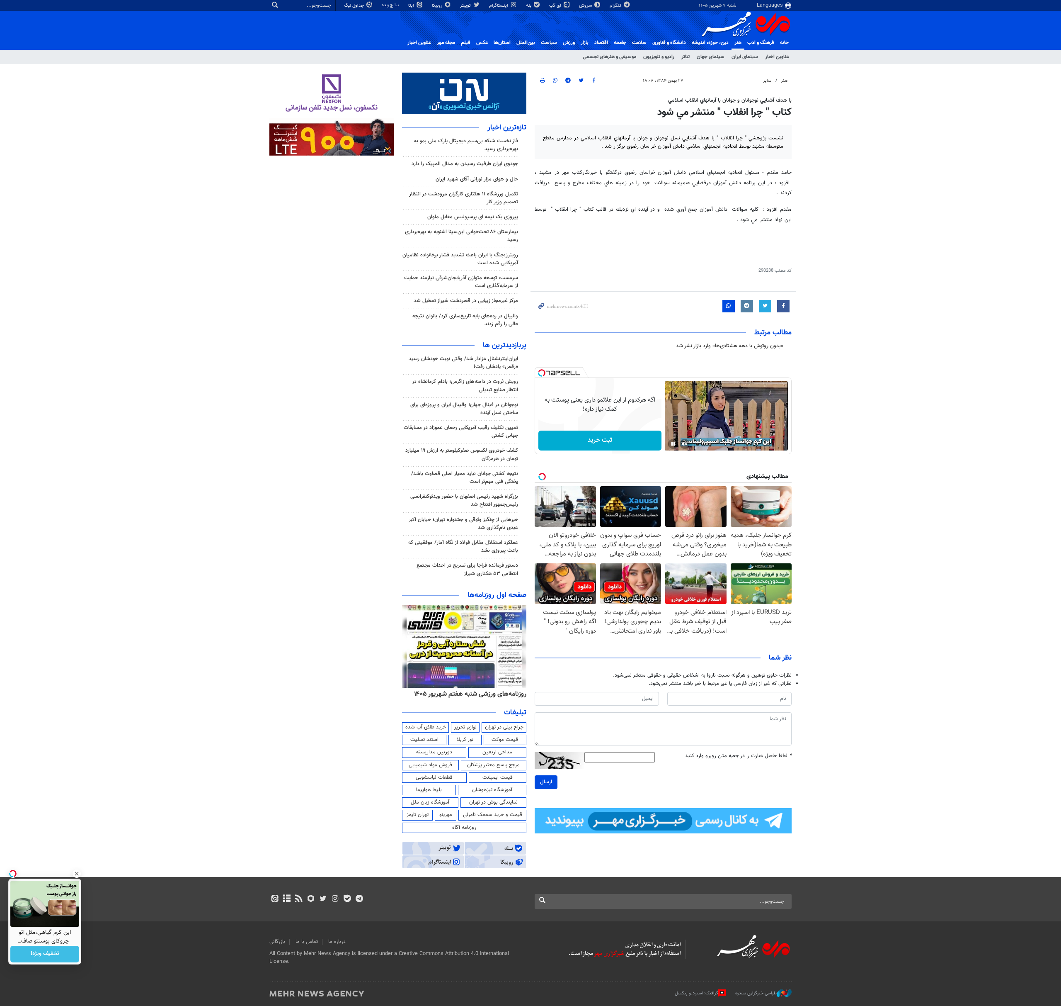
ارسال (546, 782)
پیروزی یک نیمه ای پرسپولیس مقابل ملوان (472, 217)
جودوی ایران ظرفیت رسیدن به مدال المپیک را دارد (465, 164)
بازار (585, 43)
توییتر (466, 5)
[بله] (347, 899)
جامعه (620, 43)
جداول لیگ (354, 5)
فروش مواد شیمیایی (430, 765)
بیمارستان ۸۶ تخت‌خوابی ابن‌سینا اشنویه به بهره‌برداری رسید (461, 236)
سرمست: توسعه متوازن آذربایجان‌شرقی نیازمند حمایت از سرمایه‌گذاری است (461, 282)
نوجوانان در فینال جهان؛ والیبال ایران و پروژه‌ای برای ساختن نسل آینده (464, 409)
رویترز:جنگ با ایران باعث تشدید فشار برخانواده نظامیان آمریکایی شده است (460, 259)
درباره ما (337, 942)
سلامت (639, 43)
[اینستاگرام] (335, 899)
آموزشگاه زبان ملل (430, 802)
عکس (482, 43)
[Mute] (685, 444)
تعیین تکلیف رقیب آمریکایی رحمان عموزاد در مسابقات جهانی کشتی (461, 432)
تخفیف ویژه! (45, 954)
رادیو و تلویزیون (658, 57)
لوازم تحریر (465, 727)
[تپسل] (542, 373)
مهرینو (445, 815)
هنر (737, 43)
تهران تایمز (418, 815)
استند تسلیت (424, 740)
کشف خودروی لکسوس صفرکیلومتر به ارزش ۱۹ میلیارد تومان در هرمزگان (461, 454)
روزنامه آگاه (464, 827)
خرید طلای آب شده (425, 727)
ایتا (411, 5)
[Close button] (77, 874)
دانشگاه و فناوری (669, 43)
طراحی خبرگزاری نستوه (756, 993)
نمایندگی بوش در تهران (493, 802)
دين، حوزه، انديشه (710, 43)
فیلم (465, 43)
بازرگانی (277, 942)
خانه (784, 43)
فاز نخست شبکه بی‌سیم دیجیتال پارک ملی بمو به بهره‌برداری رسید (466, 145)
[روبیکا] (311, 899)
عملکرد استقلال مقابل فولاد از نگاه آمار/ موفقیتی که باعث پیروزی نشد (463, 546)
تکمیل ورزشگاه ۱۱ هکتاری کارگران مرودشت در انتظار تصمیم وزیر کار (463, 198)
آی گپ (555, 5)
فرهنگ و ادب (760, 43)
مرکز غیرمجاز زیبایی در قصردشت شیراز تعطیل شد (466, 301)
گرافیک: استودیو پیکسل (696, 993)
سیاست (549, 43)
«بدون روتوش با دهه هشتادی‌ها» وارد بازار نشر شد (729, 346)
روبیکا (437, 5)
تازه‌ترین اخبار (506, 127)
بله (529, 5)
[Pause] (673, 444)
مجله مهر (446, 43)
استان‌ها (502, 43)
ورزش (569, 43)
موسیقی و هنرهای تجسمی (609, 57)
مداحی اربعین (497, 752)
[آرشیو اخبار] (286, 899)
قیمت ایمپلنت (497, 777)
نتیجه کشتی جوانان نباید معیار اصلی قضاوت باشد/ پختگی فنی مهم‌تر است (464, 478)
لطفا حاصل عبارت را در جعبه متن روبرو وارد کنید (738, 756)
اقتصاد (601, 43)
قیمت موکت (505, 740)
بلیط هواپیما (429, 790)
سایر (767, 80)
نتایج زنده (391, 5)
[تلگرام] (359, 899)
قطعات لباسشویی (434, 777)
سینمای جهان (710, 57)
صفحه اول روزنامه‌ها (497, 595)
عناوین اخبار (777, 57)
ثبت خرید (600, 440)
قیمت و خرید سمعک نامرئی (492, 815)
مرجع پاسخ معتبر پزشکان (493, 765)
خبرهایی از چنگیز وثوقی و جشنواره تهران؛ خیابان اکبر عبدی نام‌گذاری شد (463, 524)
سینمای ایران (745, 57)
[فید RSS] (298, 899)
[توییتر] (323, 899)
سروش (586, 5)
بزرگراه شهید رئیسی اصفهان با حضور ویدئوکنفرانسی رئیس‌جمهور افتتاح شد (464, 500)
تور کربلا (465, 740)
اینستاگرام (499, 5)
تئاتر (685, 57)
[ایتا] (274, 899)
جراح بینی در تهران (504, 727)
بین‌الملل (525, 43)
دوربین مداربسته (434, 752)
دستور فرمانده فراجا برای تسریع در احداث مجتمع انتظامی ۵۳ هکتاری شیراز (467, 569)
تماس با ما (307, 942)
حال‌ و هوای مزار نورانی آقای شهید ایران (477, 179)
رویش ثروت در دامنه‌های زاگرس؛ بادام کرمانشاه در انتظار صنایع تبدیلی (465, 386)
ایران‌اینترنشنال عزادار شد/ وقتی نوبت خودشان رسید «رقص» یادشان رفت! (463, 363)
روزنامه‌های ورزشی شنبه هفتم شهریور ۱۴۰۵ (470, 694)
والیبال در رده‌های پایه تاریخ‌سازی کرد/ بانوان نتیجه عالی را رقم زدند (465, 320)
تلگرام (616, 5)
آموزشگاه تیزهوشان (492, 790)
